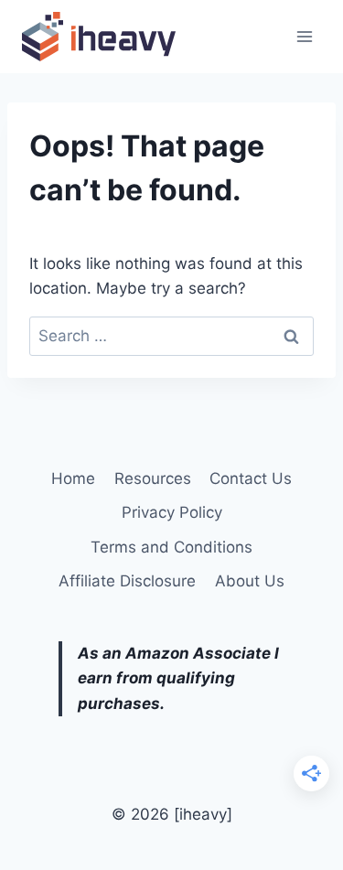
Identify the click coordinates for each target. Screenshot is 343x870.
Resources (152, 478)
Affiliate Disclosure (127, 581)
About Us (249, 581)
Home (73, 478)
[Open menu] (304, 36)
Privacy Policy (172, 512)
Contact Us (250, 478)
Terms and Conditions (171, 547)
